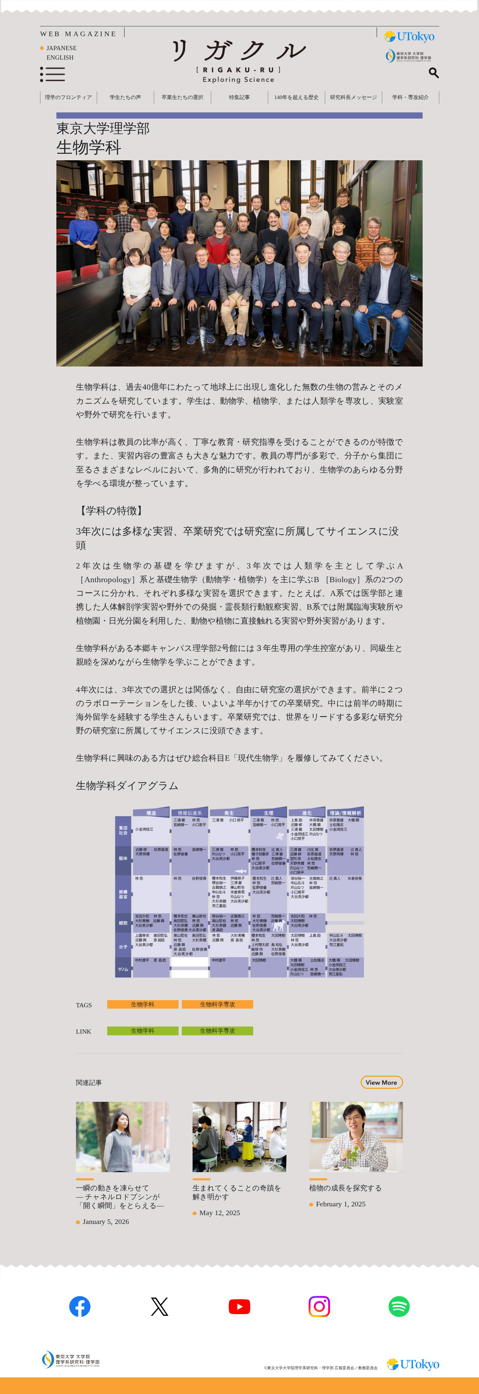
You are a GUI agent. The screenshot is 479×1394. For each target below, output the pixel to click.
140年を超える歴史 (296, 97)
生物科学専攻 (217, 1004)
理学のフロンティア (68, 97)
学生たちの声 (125, 97)
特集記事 (239, 97)
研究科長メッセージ (353, 97)
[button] (382, 1082)
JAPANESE (62, 48)
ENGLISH (60, 57)
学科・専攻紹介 (410, 97)
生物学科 (142, 1004)
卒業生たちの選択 (182, 97)
